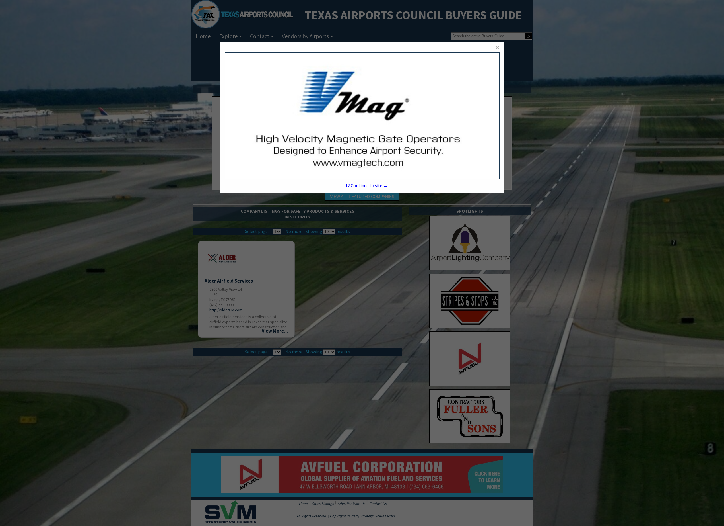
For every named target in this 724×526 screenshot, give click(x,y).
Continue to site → (366, 185)
